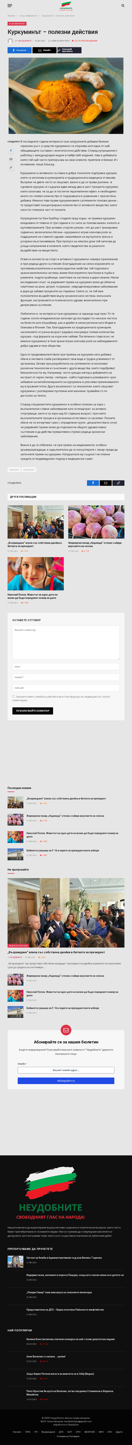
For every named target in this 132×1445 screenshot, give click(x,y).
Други (119, 1432)
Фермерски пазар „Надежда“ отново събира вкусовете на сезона (95, 545)
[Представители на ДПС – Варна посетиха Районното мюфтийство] (15, 1313)
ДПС (61, 1432)
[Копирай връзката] (11, 167)
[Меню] (10, 5)
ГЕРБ (27, 1432)
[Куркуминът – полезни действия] (66, 96)
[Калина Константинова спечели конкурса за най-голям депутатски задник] (15, 1343)
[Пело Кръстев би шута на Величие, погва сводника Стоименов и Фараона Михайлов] (15, 1395)
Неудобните (24, 41)
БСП (70, 1432)
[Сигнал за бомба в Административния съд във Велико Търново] (15, 1262)
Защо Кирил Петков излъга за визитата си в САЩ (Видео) (60, 1373)
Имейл (23, 1063)
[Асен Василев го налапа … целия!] (15, 1360)
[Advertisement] (66, 755)
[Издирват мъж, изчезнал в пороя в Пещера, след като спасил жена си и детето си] (15, 1279)
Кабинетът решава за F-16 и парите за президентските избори (62, 850)
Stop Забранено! (17, 24)
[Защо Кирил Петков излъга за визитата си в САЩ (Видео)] (15, 1378)
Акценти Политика (18, 946)
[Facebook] (11, 150)
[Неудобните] (66, 5)
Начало (17, 1432)
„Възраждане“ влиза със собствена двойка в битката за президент (35, 545)
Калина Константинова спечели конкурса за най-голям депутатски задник (70, 1339)
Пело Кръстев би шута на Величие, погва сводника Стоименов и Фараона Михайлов (69, 1393)
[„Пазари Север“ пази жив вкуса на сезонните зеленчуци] (15, 1296)
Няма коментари (60, 41)
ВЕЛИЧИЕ (90, 1432)
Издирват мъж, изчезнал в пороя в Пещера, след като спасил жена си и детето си (75, 1275)
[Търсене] (122, 5)
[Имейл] (11, 159)
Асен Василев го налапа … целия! (45, 1356)
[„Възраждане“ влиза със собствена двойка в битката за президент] (36, 522)
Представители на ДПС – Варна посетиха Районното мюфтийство (65, 1309)
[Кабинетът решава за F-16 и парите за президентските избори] (15, 854)
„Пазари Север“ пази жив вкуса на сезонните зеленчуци (59, 1292)
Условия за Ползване (68, 1436)
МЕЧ (101, 1432)
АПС (110, 1432)
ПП (36, 1432)
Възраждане (48, 1432)
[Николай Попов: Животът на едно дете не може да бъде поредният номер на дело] (36, 574)
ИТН (78, 1432)
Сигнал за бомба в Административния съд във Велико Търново (64, 1257)
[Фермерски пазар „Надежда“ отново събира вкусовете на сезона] (96, 522)
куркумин (28, 469)
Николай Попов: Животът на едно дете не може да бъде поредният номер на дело (33, 596)
